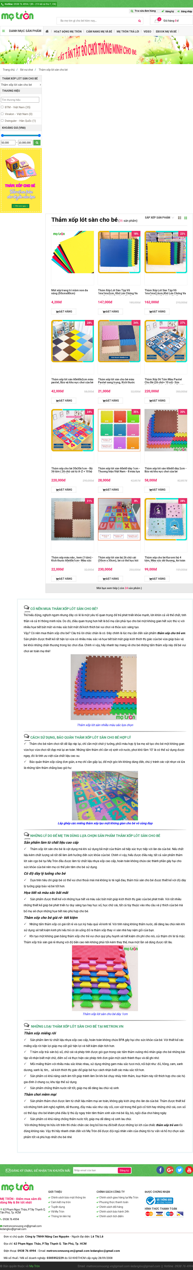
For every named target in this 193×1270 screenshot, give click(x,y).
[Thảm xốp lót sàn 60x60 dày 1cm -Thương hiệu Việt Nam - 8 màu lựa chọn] (119, 436)
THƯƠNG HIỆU (11, 90)
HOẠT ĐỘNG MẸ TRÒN (68, 31)
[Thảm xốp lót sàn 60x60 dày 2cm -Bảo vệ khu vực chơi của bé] (166, 436)
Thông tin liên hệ (60, 1216)
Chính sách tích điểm (111, 1216)
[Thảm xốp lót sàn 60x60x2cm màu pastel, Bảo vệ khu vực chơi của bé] (72, 347)
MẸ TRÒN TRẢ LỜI (128, 31)
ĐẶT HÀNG (65, 311)
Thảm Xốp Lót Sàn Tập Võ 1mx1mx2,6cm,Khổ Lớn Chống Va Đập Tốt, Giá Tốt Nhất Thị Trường (165, 293)
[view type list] (180, 218)
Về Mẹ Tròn (57, 1211)
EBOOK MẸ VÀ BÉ (166, 31)
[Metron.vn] (28, 16)
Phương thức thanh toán (113, 1202)
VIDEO (147, 31)
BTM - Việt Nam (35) (17, 107)
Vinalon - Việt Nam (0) (18, 114)
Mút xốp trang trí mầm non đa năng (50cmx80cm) (69, 292)
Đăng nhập (186, 11)
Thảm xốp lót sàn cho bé (53, 69)
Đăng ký (169, 11)
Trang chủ (9, 69)
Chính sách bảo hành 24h (114, 1211)
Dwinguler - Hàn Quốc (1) (20, 121)
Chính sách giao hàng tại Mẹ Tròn (118, 1197)
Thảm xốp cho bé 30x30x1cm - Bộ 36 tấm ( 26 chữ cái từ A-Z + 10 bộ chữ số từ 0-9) (72, 471)
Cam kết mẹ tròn (61, 1202)
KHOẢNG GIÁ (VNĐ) (14, 127)
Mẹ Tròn (34, 1266)
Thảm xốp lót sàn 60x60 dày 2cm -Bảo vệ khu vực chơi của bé (166, 470)
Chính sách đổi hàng (111, 1206)
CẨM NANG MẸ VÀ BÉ (99, 31)
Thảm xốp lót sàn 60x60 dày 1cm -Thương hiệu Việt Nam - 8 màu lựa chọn (119, 471)
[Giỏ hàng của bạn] (171, 19)
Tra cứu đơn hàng (145, 10)
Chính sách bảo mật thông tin (68, 1197)
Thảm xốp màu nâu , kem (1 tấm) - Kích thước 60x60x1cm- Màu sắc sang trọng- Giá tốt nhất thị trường (72, 560)
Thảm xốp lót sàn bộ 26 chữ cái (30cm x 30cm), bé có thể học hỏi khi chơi (118, 560)
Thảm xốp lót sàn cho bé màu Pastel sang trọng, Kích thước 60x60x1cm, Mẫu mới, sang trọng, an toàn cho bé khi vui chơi (119, 384)
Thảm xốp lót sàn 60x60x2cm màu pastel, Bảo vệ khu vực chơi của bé (72, 381)
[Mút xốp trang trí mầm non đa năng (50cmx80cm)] (72, 258)
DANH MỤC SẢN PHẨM (25, 31)
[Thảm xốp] (21, 212)
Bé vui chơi (26, 69)
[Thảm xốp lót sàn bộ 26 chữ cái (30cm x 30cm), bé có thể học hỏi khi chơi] (119, 525)
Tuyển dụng (58, 1206)
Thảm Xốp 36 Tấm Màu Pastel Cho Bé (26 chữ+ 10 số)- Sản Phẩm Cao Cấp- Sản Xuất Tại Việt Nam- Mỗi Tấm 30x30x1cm (165, 384)
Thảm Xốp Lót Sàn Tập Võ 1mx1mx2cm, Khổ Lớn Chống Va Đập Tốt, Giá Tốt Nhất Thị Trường (118, 293)
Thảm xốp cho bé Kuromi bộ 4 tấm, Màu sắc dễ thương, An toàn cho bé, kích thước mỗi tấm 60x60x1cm (165, 562)
